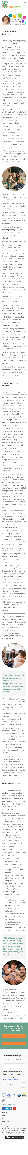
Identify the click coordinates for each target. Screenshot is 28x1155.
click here (17, 1018)
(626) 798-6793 (13, 1132)
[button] (3, 1108)
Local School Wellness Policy (8, 1104)
